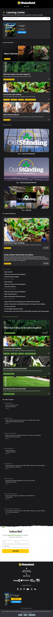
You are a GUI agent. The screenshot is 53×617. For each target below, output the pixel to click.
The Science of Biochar (10, 407)
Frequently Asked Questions (9, 79)
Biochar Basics (7, 59)
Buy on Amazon (16, 602)
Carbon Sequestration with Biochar (13, 467)
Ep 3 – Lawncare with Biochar (26, 154)
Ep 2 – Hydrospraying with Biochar (26, 182)
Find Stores (21, 29)
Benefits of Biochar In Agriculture (12, 437)
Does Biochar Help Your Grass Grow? (14, 389)
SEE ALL (6, 408)
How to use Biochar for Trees (12, 405)
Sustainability (21, 99)
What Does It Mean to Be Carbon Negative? (16, 74)
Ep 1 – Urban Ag (26, 210)
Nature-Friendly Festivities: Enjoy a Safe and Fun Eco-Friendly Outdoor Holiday (22, 420)
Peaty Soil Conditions (10, 450)
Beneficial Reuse (7, 120)
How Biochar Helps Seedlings (12, 94)
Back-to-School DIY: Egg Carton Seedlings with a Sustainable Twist (20, 496)
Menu (27, 6)
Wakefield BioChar (26, 3)
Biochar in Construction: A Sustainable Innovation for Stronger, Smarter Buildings (23, 435)
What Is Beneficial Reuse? (11, 115)
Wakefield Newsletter (14, 535)
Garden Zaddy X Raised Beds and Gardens (18, 254)
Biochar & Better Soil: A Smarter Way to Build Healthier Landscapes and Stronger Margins (25, 465)
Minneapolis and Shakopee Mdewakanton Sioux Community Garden (20, 481)
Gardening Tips (14, 99)
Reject (25, 614)
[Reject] (51, 613)
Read (44, 59)
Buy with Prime (21, 32)
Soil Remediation (9, 497)
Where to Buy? (16, 599)
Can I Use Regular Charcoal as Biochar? (15, 368)
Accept (20, 614)
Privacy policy (32, 614)
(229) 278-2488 (26, 576)
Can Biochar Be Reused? (10, 452)
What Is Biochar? (11, 53)
